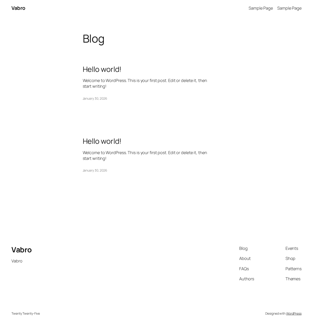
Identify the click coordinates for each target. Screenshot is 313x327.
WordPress (294, 313)
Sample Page (261, 8)
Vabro (18, 8)
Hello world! (102, 69)
